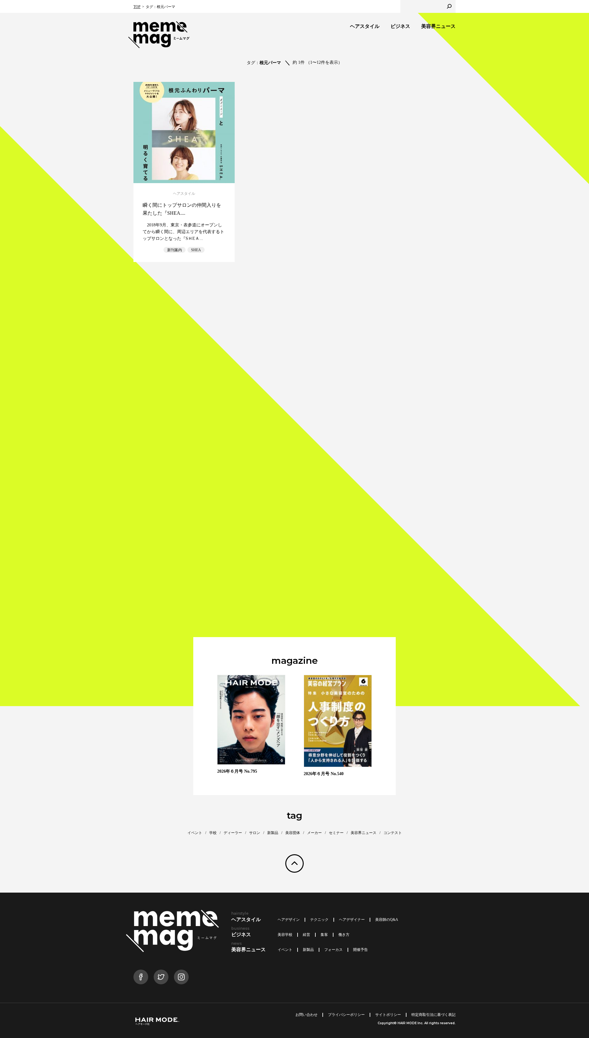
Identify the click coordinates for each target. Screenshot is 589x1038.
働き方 (343, 934)
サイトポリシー (388, 1015)
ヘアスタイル (364, 26)
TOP (137, 7)
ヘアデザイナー (352, 919)
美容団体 (292, 833)
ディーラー (233, 833)
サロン (254, 833)
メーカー (314, 833)
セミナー (336, 833)
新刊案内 (174, 250)
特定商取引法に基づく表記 (433, 1015)
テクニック (319, 919)
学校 (213, 833)
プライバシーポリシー (346, 1015)
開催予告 (360, 950)
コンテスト (392, 833)
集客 (324, 934)
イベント (194, 833)
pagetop (294, 863)
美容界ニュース (438, 26)
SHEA (196, 250)
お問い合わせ (306, 1015)
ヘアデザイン (289, 919)
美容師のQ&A (386, 919)
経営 (306, 934)
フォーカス (333, 950)
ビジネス (400, 26)
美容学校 (285, 934)
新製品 (272, 833)
